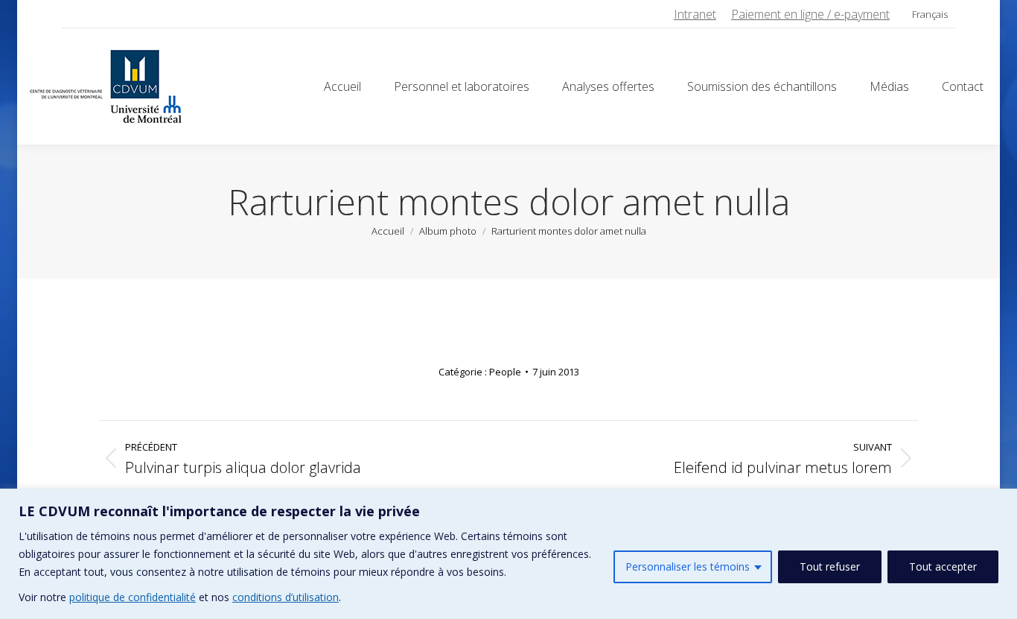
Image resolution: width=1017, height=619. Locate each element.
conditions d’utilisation (285, 597)
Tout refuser (830, 566)
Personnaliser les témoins (687, 566)
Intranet (695, 14)
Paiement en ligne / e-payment (810, 14)
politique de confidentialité (132, 597)
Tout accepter (943, 566)
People (505, 371)
